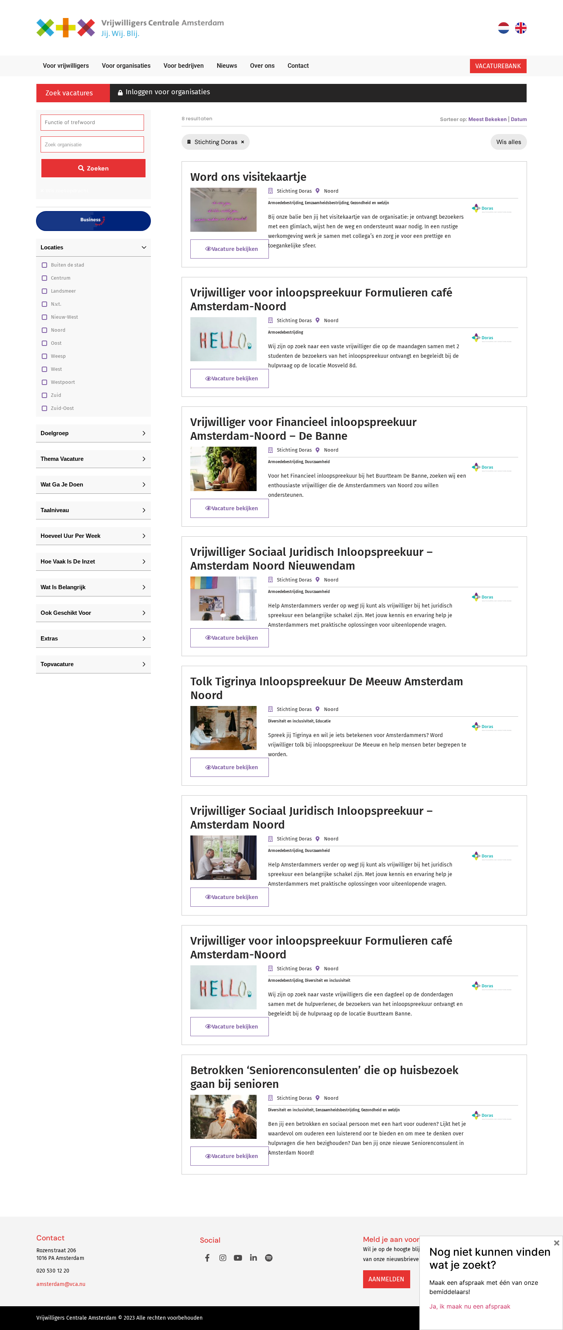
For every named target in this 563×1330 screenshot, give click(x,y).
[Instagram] (223, 1258)
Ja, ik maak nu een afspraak (470, 1306)
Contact (298, 65)
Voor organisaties (126, 65)
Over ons (262, 65)
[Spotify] (269, 1258)
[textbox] (63, 144)
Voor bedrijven (184, 65)
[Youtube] (238, 1258)
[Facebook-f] (207, 1258)
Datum (519, 119)
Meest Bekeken (488, 119)
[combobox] (92, 144)
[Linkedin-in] (253, 1258)
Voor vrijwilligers (66, 65)
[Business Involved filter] (93, 221)
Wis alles (508, 142)
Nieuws (227, 65)
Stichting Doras (294, 191)
